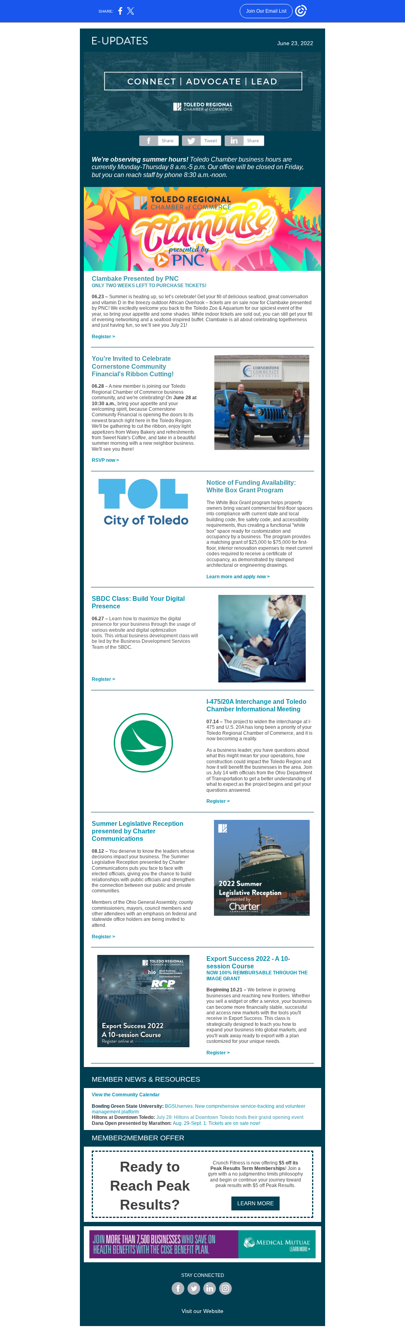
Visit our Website (202, 1311)
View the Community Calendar (126, 1095)
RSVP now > (105, 460)
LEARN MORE (255, 1203)
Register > (103, 336)
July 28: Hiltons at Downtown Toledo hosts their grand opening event (229, 1117)
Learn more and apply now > (238, 576)
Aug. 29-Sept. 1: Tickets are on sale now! (216, 1123)
